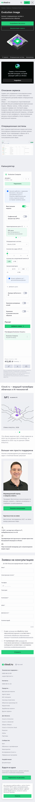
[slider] (7, 253)
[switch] (17, 217)
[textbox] (26, 179)
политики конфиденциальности (15, 647)
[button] (21, 3)
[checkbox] (24, 206)
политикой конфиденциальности (22, 637)
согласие (12, 631)
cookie (15, 786)
